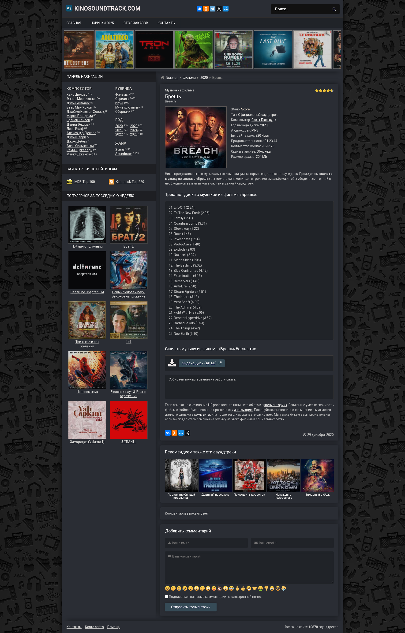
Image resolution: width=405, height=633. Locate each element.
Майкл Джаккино (80, 154)
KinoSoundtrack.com (107, 8)
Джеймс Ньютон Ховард (86, 111)
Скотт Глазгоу (262, 120)
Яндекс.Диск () (200, 363)
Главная (74, 23)
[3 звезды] (324, 90)
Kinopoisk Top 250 (130, 182)
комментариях (275, 405)
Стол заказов (136, 23)
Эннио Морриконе (81, 99)
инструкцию (243, 410)
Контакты (166, 23)
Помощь (113, 627)
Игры (119, 103)
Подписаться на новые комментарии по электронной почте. (215, 597)
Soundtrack (123, 154)
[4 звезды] (328, 90)
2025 (134, 134)
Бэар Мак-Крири (79, 107)
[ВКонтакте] (199, 8)
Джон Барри (76, 137)
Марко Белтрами (80, 116)
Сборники (122, 111)
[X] (219, 8)
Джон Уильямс (78, 103)
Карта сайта (94, 627)
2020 (119, 126)
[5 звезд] (332, 90)
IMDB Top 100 (84, 182)
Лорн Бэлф (75, 129)
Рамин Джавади (79, 150)
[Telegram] (212, 8)
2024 (134, 130)
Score (119, 149)
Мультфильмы (126, 107)
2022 (119, 134)
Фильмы (121, 94)
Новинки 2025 (102, 23)
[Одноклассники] (206, 8)
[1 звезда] (317, 90)
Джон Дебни (77, 141)
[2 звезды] (320, 90)
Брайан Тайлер (78, 120)
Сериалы (122, 99)
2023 (134, 126)
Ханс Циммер (77, 94)
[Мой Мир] (226, 8)
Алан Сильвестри (80, 146)
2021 (119, 130)
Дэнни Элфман (78, 124)
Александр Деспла (81, 133)
